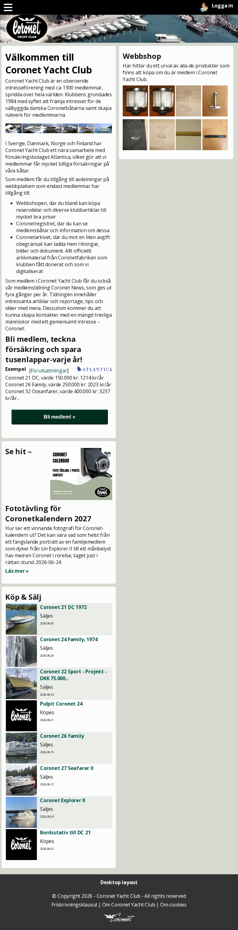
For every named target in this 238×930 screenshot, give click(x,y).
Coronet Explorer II (62, 800)
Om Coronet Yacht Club (128, 904)
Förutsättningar (49, 370)
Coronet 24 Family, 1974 (68, 639)
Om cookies (173, 904)
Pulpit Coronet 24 (61, 703)
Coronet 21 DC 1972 (63, 607)
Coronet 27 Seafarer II (67, 768)
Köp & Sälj (23, 597)
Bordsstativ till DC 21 (65, 832)
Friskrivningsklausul (74, 904)
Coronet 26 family (62, 735)
